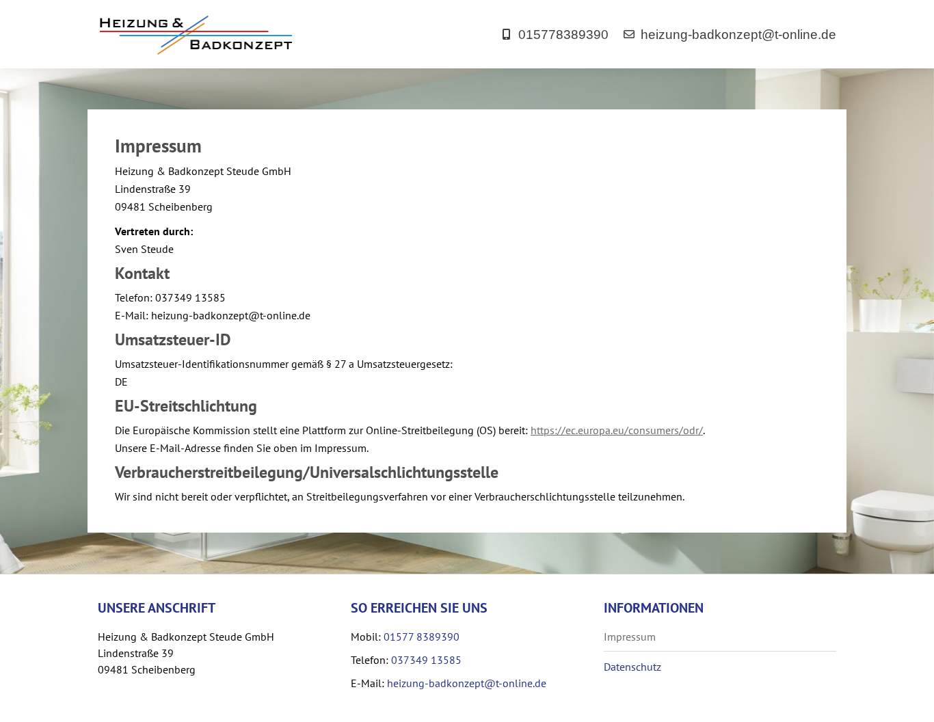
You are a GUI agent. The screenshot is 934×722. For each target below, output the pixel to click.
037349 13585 (426, 660)
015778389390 (563, 34)
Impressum (630, 636)
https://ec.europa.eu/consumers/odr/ (617, 430)
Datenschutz (632, 666)
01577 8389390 (421, 636)
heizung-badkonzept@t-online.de (738, 34)
